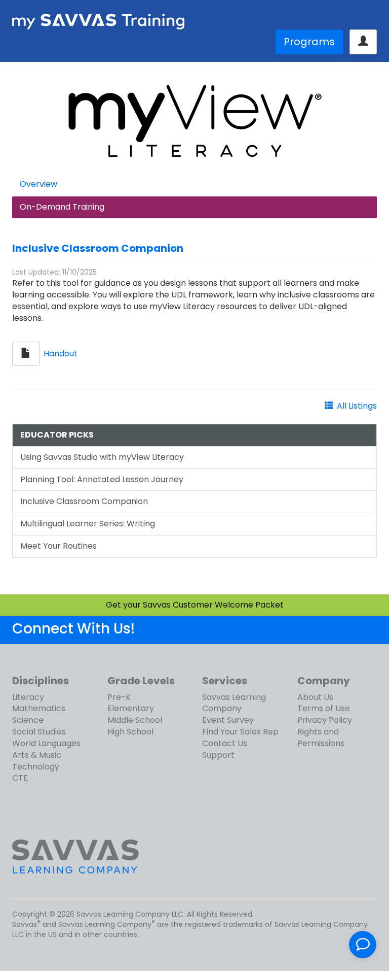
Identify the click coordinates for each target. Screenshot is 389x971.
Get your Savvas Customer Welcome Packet (195, 605)
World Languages (46, 743)
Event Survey (228, 720)
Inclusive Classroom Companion (97, 248)
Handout (60, 353)
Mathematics (38, 708)
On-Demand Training (62, 207)
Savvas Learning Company (234, 703)
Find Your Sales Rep (240, 732)
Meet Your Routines (58, 546)
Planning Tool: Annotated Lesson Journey (101, 479)
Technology (35, 767)
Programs (309, 42)
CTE (20, 778)
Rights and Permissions (320, 737)
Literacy (28, 697)
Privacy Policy (324, 720)
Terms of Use (323, 708)
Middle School (134, 720)
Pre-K (119, 697)
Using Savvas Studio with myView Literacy (102, 457)
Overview (38, 184)
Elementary (130, 708)
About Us (315, 697)
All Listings (357, 406)
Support (218, 755)
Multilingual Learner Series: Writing (87, 523)
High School (130, 732)
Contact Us (224, 743)
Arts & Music (36, 755)
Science (28, 720)
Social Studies (39, 732)
